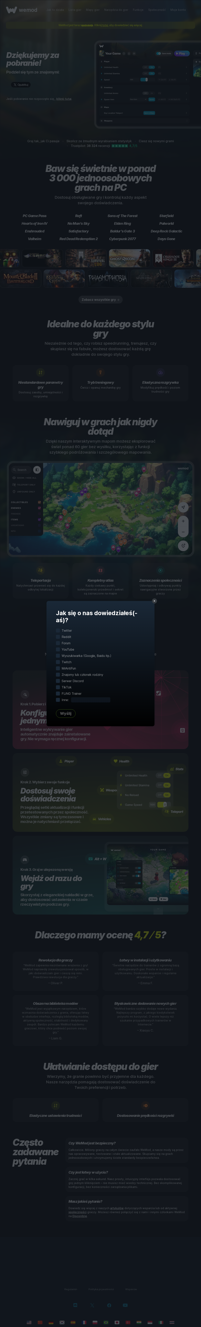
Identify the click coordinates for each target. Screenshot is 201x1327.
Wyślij (65, 713)
